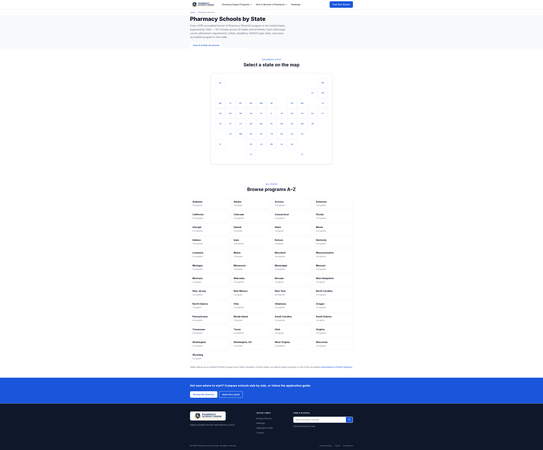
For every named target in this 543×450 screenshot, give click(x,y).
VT (312, 93)
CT (323, 113)
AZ (230, 134)
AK (220, 83)
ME (323, 83)
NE (251, 124)
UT (230, 124)
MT (240, 103)
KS (251, 134)
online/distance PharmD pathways (336, 367)
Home (192, 12)
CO (240, 124)
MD (302, 124)
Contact (260, 432)
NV (230, 113)
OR (220, 113)
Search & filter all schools (206, 45)
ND (251, 103)
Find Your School (341, 4)
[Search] (349, 419)
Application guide (231, 394)
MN (261, 103)
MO (261, 124)
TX (251, 154)
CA (220, 124)
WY (240, 113)
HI (220, 144)
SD (251, 113)
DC (302, 134)
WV (281, 124)
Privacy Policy (326, 445)
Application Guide (265, 428)
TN (271, 134)
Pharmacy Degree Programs (235, 4)
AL (282, 144)
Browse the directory (203, 394)
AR (261, 134)
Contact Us (348, 445)
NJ (312, 113)
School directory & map (304, 426)
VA (292, 124)
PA (302, 113)
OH (292, 113)
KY (271, 124)
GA (292, 144)
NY (292, 103)
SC (292, 134)
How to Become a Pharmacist (270, 4)
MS (271, 144)
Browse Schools (264, 418)
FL (302, 154)
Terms (337, 445)
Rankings (295, 4)
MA (302, 103)
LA (261, 144)
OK (251, 144)
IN (282, 113)
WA (220, 103)
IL (271, 113)
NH (323, 93)
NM (240, 134)
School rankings (235, 45)
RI (323, 103)
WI (271, 103)
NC (282, 134)
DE (313, 124)
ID (230, 103)
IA (261, 113)
